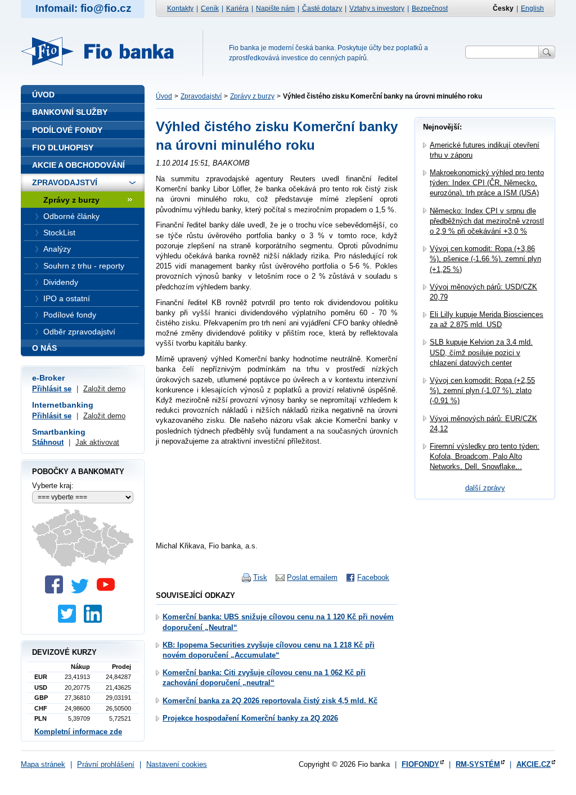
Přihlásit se (51, 389)
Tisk (260, 577)
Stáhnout (48, 442)
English (532, 8)
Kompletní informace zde (78, 731)
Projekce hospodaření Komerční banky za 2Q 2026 (250, 718)
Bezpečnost (430, 8)
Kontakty (180, 8)
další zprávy (485, 488)
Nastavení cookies (176, 764)
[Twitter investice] (70, 620)
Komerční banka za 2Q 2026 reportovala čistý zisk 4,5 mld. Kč (270, 700)
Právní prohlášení (105, 764)
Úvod (164, 96)
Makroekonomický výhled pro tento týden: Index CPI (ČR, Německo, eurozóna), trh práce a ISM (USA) (487, 182)
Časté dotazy (322, 8)
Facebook (373, 577)
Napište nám (275, 8)
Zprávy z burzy (252, 96)
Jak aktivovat (97, 442)
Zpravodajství (201, 96)
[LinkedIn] (95, 620)
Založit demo (104, 389)
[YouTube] (108, 591)
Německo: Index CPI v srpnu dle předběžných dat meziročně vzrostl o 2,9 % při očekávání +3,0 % (487, 221)
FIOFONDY (420, 764)
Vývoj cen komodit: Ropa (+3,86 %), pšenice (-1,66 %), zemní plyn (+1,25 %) (485, 258)
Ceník (210, 8)
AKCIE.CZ (533, 764)
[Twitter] (82, 591)
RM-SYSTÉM (478, 764)
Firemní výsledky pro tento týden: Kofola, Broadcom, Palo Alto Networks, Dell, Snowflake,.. (484, 456)
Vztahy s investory (376, 8)
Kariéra (237, 8)
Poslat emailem (312, 577)
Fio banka (104, 51)
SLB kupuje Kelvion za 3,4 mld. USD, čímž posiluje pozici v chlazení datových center (481, 352)
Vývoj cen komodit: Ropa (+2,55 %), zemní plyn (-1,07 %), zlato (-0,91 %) (482, 390)
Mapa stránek (43, 764)
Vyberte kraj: (53, 485)
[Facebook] (57, 591)
